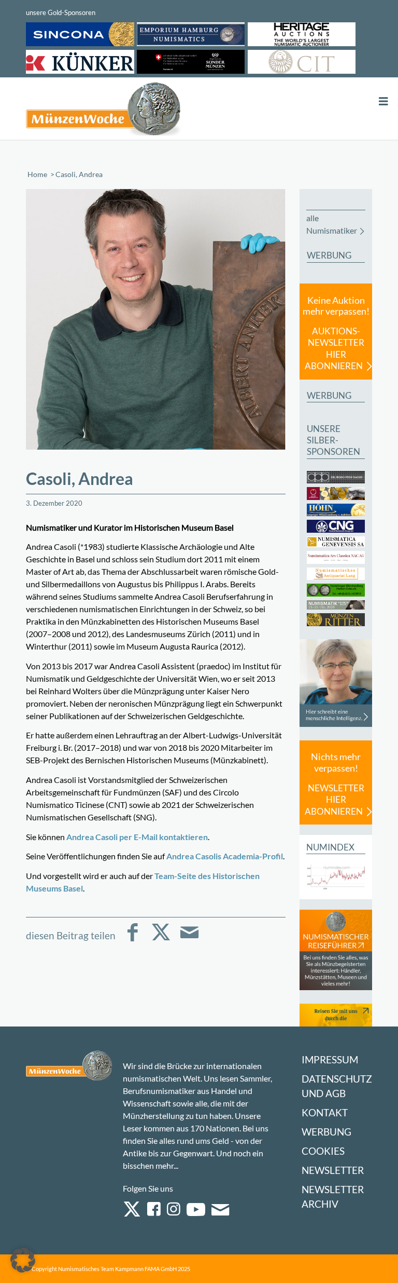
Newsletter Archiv (333, 1196)
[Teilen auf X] (161, 939)
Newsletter (333, 1170)
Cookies (323, 1151)
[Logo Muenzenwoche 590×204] (103, 111)
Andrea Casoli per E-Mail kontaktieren (137, 837)
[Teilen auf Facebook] (132, 939)
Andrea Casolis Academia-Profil (224, 856)
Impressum (330, 1059)
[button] (23, 1260)
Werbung (326, 1132)
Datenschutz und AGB (337, 1086)
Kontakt (325, 1112)
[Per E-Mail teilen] (189, 939)
